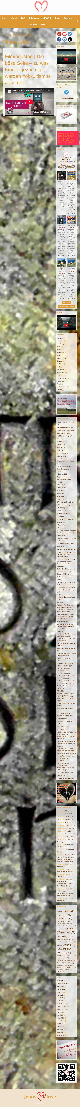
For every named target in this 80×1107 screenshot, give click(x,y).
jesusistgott (66, 953)
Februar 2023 (61, 1003)
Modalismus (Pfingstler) (64, 436)
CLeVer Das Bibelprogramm (66, 569)
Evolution (60, 364)
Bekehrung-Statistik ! (63, 621)
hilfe (59, 942)
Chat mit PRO (61, 358)
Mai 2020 (60, 1029)
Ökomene (60, 602)
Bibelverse (34, 18)
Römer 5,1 (60, 439)
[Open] (61, 175)
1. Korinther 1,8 (61, 456)
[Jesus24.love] (40, 8)
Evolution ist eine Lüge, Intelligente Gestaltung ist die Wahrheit (66, 597)
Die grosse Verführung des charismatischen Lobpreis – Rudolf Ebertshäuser (65, 617)
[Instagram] (65, 179)
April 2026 (60, 980)
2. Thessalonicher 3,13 (64, 505)
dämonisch (60, 925)
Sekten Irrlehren (62, 387)
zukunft (60, 972)
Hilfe (58, 375)
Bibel (58, 349)
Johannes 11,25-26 (63, 536)
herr (71, 939)
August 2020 (61, 1024)
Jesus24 (33, 24)
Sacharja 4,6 (61, 522)
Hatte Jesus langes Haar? (65, 772)
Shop (57, 18)
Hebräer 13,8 (61, 444)
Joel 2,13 (60, 482)
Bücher (59, 355)
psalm (69, 963)
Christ (14, 18)
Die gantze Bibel (62, 718)
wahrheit (62, 969)
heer (66, 939)
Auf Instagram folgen (68, 306)
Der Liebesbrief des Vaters (65, 544)
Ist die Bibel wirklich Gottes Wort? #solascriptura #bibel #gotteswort (65, 686)
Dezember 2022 (62, 1006)
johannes (61, 956)
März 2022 (60, 1018)
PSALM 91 (60, 691)
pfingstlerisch (61, 962)
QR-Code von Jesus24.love (66, 502)
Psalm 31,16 (61, 450)
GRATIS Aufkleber (62, 453)
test (43, 24)
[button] (77, 21)
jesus (69, 945)
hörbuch (59, 945)
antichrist (60, 911)
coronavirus (61, 923)
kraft (68, 955)
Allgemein (60, 338)
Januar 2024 (61, 989)
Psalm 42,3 (60, 499)
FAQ (23, 18)
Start (4, 18)
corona (70, 921)
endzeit (67, 925)
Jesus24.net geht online (64, 466)
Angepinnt (60, 341)
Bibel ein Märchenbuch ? (64, 513)
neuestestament (63, 958)
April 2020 (60, 1032)
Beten (58, 346)
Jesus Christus (61, 378)
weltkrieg (68, 969)
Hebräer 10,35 (61, 510)
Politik (59, 384)
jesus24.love (62, 172)
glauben (68, 932)
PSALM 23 (60, 546)
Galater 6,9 (60, 493)
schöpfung (60, 965)
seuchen (60, 967)
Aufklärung (60, 344)
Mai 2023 (60, 998)
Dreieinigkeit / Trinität (63, 433)
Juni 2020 (60, 1026)
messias (73, 955)
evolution (73, 925)
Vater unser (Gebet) (63, 726)
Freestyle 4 (60, 490)
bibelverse (64, 918)
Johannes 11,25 (62, 474)
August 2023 (61, 992)
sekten (72, 965)
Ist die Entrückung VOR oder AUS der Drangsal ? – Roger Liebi (66, 590)
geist (59, 929)
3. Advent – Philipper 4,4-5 (65, 427)
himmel (65, 942)
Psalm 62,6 (60, 442)
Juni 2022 (60, 1012)
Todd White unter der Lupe (65, 519)
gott (62, 936)
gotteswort (71, 936)
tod (70, 967)
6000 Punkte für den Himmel (66, 549)
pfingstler (71, 960)
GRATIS (47, 18)
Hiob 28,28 (60, 516)
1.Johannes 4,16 (62, 528)
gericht (64, 929)
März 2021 (60, 1021)
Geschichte (60, 369)
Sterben (59, 390)
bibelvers (64, 915)
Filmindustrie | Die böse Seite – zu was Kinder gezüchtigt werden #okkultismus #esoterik (28, 69)
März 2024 (60, 986)
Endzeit (59, 361)
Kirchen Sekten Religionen (65, 778)
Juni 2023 (60, 995)
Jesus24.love (61, 381)
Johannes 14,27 (62, 488)
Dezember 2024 (62, 983)
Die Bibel (59, 580)
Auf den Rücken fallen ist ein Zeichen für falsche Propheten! (66, 758)
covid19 (69, 923)
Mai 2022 (60, 1015)
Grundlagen (60, 372)
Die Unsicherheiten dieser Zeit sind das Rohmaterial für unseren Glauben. (66, 554)
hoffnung (72, 942)
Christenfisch (61, 775)
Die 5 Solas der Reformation (66, 577)
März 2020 (60, 1035)
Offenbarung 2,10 (62, 508)
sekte (66, 965)
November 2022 (62, 1009)
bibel (69, 911)
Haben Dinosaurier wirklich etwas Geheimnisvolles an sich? (65, 461)
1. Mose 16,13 (61, 485)
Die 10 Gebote (61, 729)
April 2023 (60, 1001)
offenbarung (61, 960)
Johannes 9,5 (61, 525)
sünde (65, 967)
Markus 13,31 (61, 496)
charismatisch (62, 921)
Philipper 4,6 (61, 447)
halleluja (60, 939)
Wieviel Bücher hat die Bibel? (66, 430)
